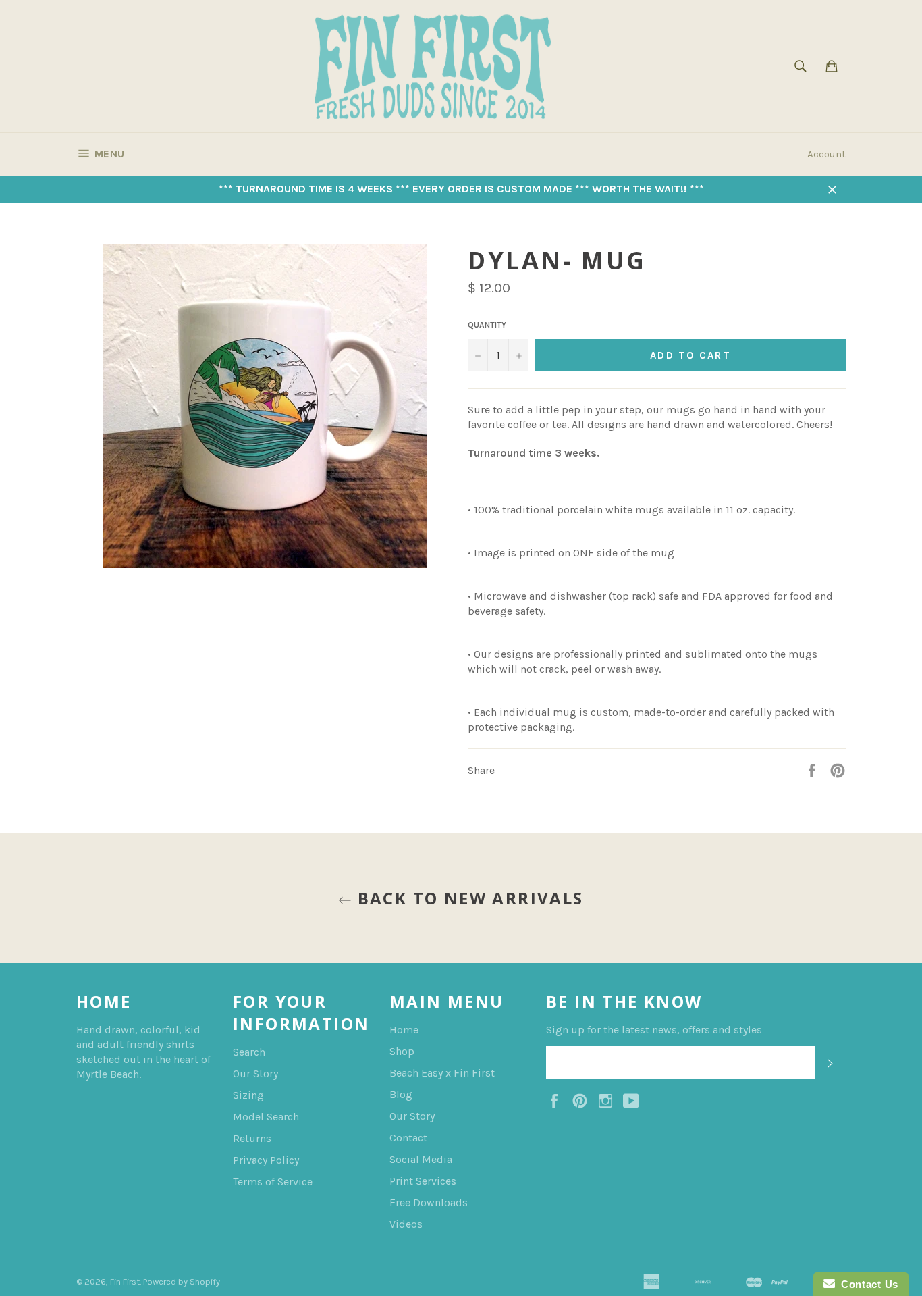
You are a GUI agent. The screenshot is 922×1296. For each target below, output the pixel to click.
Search (249, 1051)
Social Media (420, 1159)
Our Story (255, 1073)
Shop (401, 1051)
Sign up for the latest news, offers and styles (654, 1029)
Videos (406, 1224)
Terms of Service (273, 1181)
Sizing (248, 1095)
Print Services (422, 1180)
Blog (400, 1094)
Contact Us (866, 1284)
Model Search (266, 1116)
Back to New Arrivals (467, 898)
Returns (252, 1138)
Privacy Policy (266, 1160)
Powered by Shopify (181, 1281)
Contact (408, 1137)
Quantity (487, 325)
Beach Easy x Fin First (442, 1072)
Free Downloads (428, 1202)
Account (826, 154)
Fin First (125, 1281)
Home (403, 1029)
